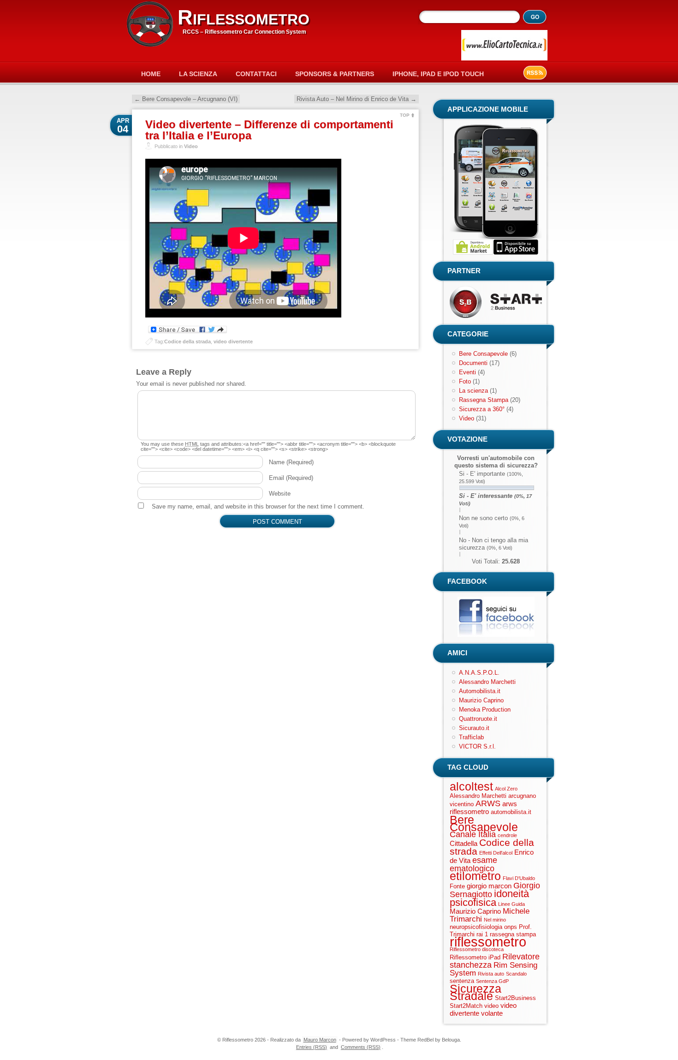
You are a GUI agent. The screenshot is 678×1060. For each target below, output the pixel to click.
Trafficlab (471, 737)
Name (291, 462)
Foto (465, 381)
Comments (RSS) (361, 1047)
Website (280, 493)
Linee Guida (511, 904)
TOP (405, 115)
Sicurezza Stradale (475, 992)
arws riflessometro (483, 807)
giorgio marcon (489, 886)
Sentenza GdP (492, 981)
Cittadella (463, 843)
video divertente (233, 341)
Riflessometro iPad (475, 957)
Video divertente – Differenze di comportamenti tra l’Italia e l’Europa (269, 130)
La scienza (473, 390)
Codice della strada (187, 341)
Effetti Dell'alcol (495, 853)
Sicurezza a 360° (482, 409)
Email (291, 477)
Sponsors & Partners (334, 74)
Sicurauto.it (474, 728)
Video (191, 146)
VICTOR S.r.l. (477, 746)
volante (492, 1013)
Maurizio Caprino (481, 700)
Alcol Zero (506, 788)
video (491, 1005)
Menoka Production (485, 709)
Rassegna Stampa (483, 399)
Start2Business (515, 997)
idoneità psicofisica (489, 898)
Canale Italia (473, 834)
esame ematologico (473, 864)
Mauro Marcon (319, 1039)
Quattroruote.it (478, 718)
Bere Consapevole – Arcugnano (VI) (186, 99)
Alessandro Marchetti (487, 681)
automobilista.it (511, 811)
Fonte (457, 886)
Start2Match (466, 1005)
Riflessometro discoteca (477, 949)
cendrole (507, 835)
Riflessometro (243, 17)
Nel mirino (495, 919)
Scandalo (516, 973)
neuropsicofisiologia (476, 926)
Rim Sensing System (493, 969)
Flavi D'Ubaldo (519, 878)
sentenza (462, 980)
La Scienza (198, 74)
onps (510, 926)
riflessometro (488, 941)
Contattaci (256, 74)
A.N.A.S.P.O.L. (479, 672)
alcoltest (471, 786)
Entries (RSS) (311, 1047)
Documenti (473, 362)
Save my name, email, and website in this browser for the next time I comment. (258, 506)
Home (151, 74)
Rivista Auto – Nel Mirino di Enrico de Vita (356, 99)
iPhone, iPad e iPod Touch (438, 74)
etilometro (475, 875)
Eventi (467, 372)
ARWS (488, 803)
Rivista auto (491, 973)
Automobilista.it (479, 691)
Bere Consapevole (483, 353)
